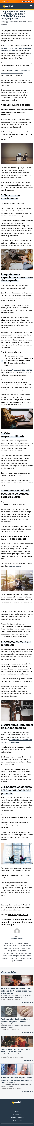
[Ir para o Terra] (5, 1)
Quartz (27, 907)
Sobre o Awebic (17, 1114)
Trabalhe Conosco (17, 1120)
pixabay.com (23, 915)
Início (17, 1108)
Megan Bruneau (15, 910)
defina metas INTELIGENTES (21, 370)
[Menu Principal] (31, 6)
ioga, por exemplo (15, 566)
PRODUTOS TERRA (27, 1)
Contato (17, 1111)
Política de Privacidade (17, 1117)
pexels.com (12, 915)
